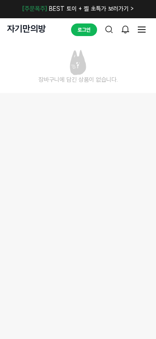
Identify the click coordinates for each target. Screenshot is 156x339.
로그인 (84, 30)
